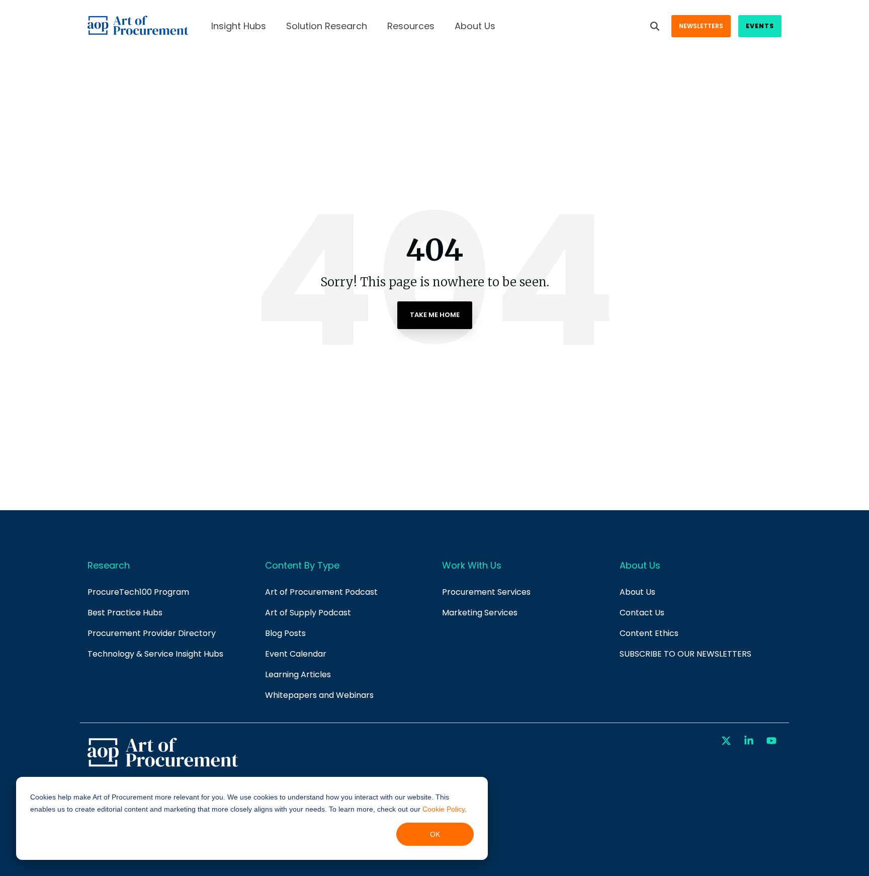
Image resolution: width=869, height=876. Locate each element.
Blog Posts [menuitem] (285, 633)
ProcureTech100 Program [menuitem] (138, 592)
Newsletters (701, 26)
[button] (727, 741)
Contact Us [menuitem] (642, 612)
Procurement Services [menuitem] (486, 592)
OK (435, 834)
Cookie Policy (443, 809)
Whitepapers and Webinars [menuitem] (319, 695)
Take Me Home (435, 315)
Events (760, 26)
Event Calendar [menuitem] (295, 654)
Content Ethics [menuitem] (649, 633)
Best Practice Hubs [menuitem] (125, 612)
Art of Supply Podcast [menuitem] (308, 612)
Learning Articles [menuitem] (298, 674)
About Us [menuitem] (637, 592)
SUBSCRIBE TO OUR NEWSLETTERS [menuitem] (685, 654)
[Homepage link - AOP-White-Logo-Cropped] (163, 765)
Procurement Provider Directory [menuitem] (152, 633)
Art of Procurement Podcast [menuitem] (321, 592)
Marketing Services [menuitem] (479, 612)
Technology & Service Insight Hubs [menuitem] (155, 654)
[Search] (654, 26)
